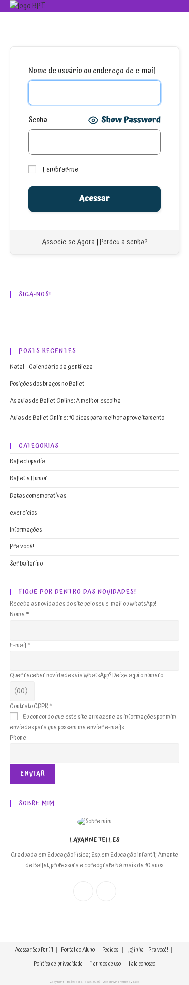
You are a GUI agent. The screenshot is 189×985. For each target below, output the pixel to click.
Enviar (32, 774)
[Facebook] (25, 317)
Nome (19, 614)
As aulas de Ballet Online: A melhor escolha (65, 401)
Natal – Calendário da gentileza (51, 367)
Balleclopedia (27, 461)
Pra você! (22, 546)
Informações (26, 530)
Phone (18, 738)
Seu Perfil (43, 950)
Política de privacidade (58, 964)
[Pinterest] (86, 317)
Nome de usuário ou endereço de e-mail (91, 71)
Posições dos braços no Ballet (47, 384)
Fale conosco (142, 964)
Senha (37, 120)
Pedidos (110, 950)
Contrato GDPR (31, 706)
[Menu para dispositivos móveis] (173, 6)
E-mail (20, 645)
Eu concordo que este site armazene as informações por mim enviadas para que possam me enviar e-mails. (93, 722)
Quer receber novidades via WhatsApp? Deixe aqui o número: (87, 675)
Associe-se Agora (68, 242)
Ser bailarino (26, 563)
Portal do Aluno (78, 950)
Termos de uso (105, 964)
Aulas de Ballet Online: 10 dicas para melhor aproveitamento (87, 418)
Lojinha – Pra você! (147, 950)
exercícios (23, 513)
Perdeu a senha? (123, 242)
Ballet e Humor (28, 478)
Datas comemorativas (38, 495)
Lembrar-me (59, 170)
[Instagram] (56, 317)
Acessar (23, 950)
